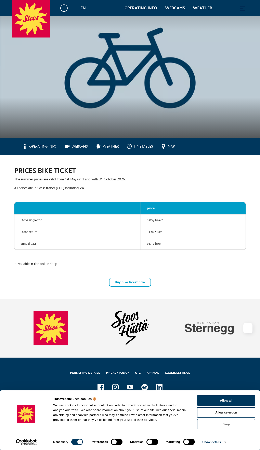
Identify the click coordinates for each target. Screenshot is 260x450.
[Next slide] (248, 328)
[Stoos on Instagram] (115, 387)
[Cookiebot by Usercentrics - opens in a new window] (26, 442)
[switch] (116, 442)
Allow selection (226, 412)
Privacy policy (117, 373)
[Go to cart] (222, 8)
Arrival (153, 373)
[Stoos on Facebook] (101, 387)
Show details (211, 442)
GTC (138, 373)
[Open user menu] (66, 8)
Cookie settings (177, 372)
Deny (226, 424)
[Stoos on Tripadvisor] (144, 387)
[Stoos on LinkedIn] (159, 387)
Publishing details (85, 373)
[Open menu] (243, 8)
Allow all (226, 400)
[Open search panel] (233, 8)
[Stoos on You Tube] (130, 387)
